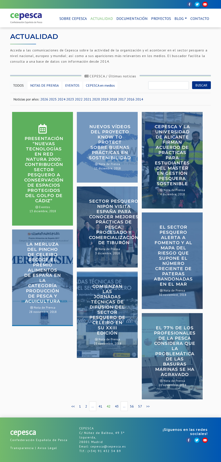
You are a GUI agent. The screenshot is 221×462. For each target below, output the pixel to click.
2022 (79, 99)
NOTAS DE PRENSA (44, 85)
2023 (70, 99)
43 (117, 406)
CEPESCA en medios (100, 85)
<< (73, 406)
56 (132, 406)
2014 (139, 99)
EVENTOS (72, 85)
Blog (179, 18)
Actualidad (101, 18)
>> (148, 406)
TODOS (18, 85)
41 (100, 406)
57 (140, 406)
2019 (105, 99)
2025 (53, 99)
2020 (96, 99)
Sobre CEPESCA (73, 18)
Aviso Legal (47, 448)
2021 (87, 99)
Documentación (132, 18)
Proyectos (161, 18)
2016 (130, 99)
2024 (61, 99)
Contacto (199, 18)
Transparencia (22, 448)
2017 (122, 99)
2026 (44, 99)
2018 (113, 99)
